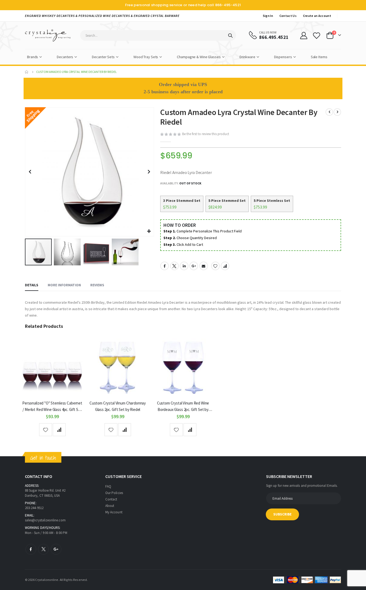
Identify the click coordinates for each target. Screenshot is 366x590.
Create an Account (317, 16)
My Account (113, 512)
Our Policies (114, 493)
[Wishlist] (316, 35)
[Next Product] (337, 112)
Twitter (174, 266)
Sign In (268, 16)
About (109, 505)
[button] (149, 231)
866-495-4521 (228, 5)
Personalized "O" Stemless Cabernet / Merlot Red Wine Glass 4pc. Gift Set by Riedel (52, 409)
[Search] (230, 35)
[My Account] (303, 35)
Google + (193, 266)
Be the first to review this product (205, 134)
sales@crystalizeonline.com (45, 520)
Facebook (164, 266)
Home (27, 72)
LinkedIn (184, 266)
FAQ (108, 486)
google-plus (56, 549)
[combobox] (158, 35)
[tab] (31, 285)
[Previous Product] (329, 112)
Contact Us (288, 16)
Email (203, 266)
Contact (111, 499)
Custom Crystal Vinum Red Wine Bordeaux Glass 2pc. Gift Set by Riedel (183, 409)
